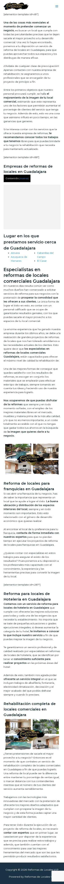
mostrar (24, 178)
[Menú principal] (57, 6)
